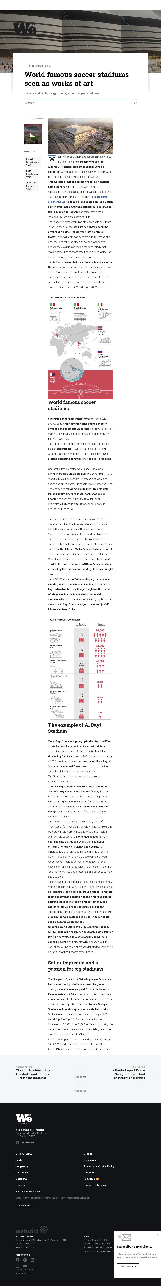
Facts (19, 1160)
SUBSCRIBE (24, 1205)
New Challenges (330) (32, 174)
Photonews (22, 1172)
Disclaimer (90, 1160)
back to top (80, 1077)
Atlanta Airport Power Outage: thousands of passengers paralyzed (129, 1073)
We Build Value (27, 1143)
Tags (32, 152)
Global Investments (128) (32, 162)
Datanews (22, 1178)
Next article (139, 1067)
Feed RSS (89, 1178)
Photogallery (36, 119)
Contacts (89, 1172)
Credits (88, 1153)
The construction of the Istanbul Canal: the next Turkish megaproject (33, 1073)
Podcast (21, 1185)
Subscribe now (128, 1266)
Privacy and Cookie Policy (99, 1166)
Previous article (24, 1067)
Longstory (22, 1166)
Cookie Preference (95, 1185)
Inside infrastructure (39, 66)
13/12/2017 (28, 103)
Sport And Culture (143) (31, 185)
